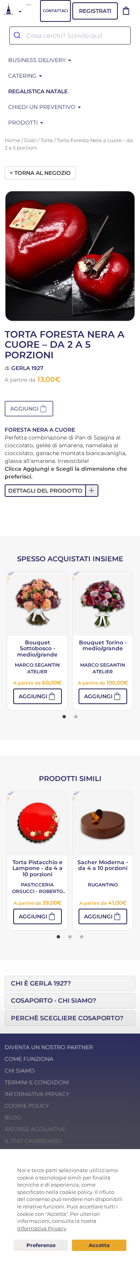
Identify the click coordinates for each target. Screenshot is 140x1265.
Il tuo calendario (33, 1140)
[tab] (70, 983)
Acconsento (99, 1245)
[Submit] (18, 35)
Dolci (30, 140)
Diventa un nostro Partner (49, 1047)
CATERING (23, 75)
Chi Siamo (20, 1070)
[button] (29, 408)
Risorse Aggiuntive (35, 1129)
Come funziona (29, 1058)
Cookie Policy (27, 1105)
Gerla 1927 (27, 368)
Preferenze (41, 1245)
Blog (13, 1117)
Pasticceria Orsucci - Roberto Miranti (37, 891)
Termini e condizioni (37, 1082)
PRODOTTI (23, 122)
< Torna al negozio (40, 172)
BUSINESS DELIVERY (37, 60)
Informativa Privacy (37, 1094)
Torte (46, 140)
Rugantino (103, 885)
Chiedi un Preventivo (42, 106)
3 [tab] (82, 937)
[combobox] (70, 35)
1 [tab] (64, 717)
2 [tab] (76, 717)
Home (12, 140)
